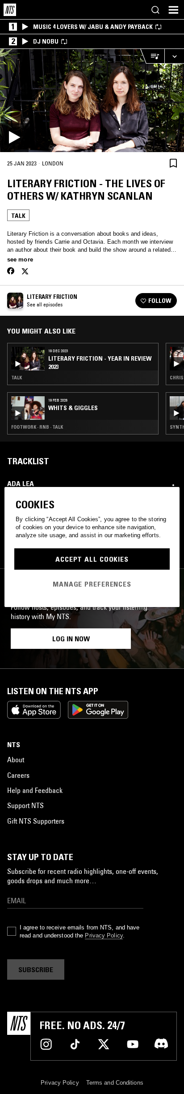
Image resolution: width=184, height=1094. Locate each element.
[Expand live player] (174, 56)
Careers (18, 775)
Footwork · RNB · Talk (37, 427)
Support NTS (25, 805)
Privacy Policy (103, 935)
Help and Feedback (35, 790)
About (15, 759)
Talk (18, 216)
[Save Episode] (173, 163)
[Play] (92, 100)
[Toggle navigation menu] (173, 10)
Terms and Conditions (114, 1082)
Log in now (71, 638)
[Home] (10, 10)
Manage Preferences (92, 583)
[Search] (155, 10)
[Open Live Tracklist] (152, 56)
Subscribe (35, 969)
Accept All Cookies (92, 559)
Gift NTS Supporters (35, 820)
